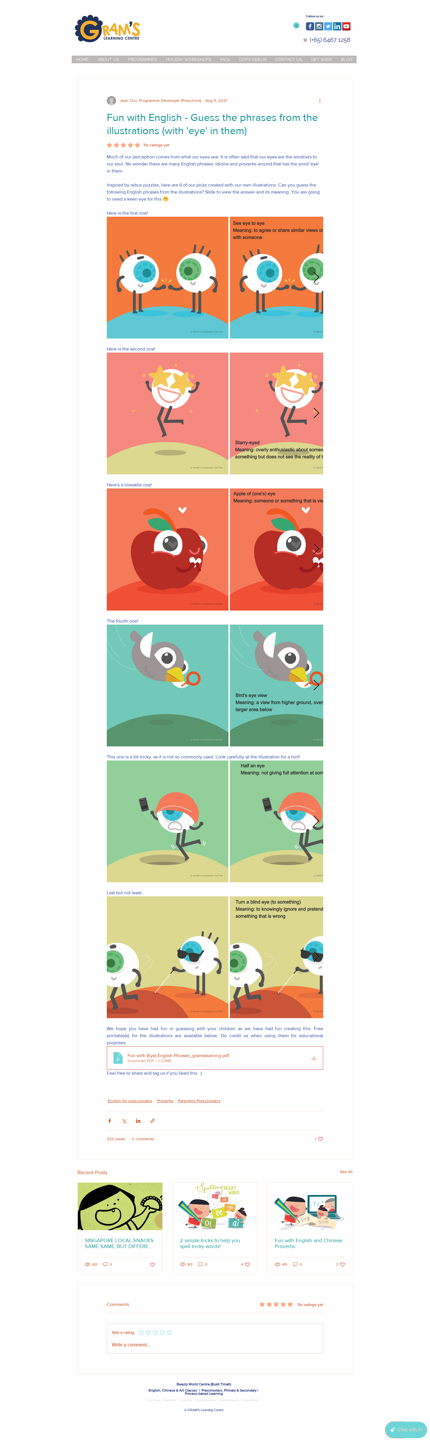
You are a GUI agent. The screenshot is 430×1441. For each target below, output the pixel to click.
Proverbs (165, 1100)
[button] (296, 25)
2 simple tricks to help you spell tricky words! (210, 1243)
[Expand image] (167, 278)
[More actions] (319, 100)
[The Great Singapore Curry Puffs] (120, 1206)
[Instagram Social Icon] (319, 26)
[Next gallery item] (316, 277)
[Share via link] (152, 1121)
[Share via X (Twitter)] (124, 1121)
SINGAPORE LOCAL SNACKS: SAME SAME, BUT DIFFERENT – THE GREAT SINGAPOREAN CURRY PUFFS (120, 1243)
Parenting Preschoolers (199, 1100)
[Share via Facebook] (109, 1121)
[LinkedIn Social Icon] (337, 26)
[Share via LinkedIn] (138, 1121)
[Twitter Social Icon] (328, 26)
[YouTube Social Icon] (346, 26)
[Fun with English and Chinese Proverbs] (310, 1206)
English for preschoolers (130, 1100)
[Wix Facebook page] (310, 26)
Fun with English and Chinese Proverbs (308, 1243)
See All (346, 1171)
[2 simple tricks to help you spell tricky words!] (215, 1206)
